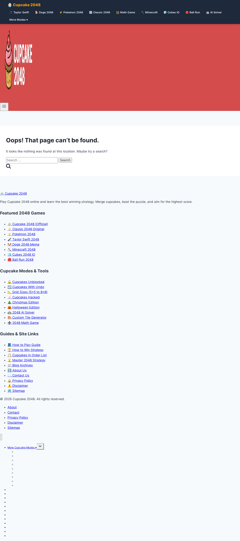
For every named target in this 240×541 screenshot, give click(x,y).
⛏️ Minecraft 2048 (21, 249)
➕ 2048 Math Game (23, 323)
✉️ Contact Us (18, 375)
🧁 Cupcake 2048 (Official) (28, 224)
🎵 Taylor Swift (19, 12)
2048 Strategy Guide (20, 535)
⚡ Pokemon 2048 (71, 12)
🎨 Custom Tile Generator (27, 317)
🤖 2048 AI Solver (21, 312)
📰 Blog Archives (20, 365)
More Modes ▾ (18, 19)
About (12, 407)
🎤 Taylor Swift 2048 (23, 239)
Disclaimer (15, 422)
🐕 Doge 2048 (44, 12)
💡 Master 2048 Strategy (26, 360)
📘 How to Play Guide (24, 345)
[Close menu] (1, 437)
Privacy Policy (18, 417)
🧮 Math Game (125, 12)
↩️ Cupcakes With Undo (26, 287)
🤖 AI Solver (214, 12)
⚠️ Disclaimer (18, 386)
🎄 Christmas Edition (23, 302)
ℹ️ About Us (17, 370)
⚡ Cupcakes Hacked (24, 297)
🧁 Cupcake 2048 (24, 5)
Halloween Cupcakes (28, 485)
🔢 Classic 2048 (99, 12)
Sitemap (14, 428)
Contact (13, 412)
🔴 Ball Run (192, 12)
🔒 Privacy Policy (20, 381)
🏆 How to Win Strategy (26, 350)
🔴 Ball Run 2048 (20, 260)
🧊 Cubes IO (171, 12)
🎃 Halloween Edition (24, 307)
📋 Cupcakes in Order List (27, 355)
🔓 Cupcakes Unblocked (26, 282)
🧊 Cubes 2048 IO (21, 254)
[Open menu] (4, 107)
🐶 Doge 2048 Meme (23, 244)
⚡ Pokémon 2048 (21, 234)
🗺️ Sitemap (16, 391)
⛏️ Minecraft (149, 12)
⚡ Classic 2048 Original (26, 229)
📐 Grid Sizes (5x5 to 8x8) (27, 292)
